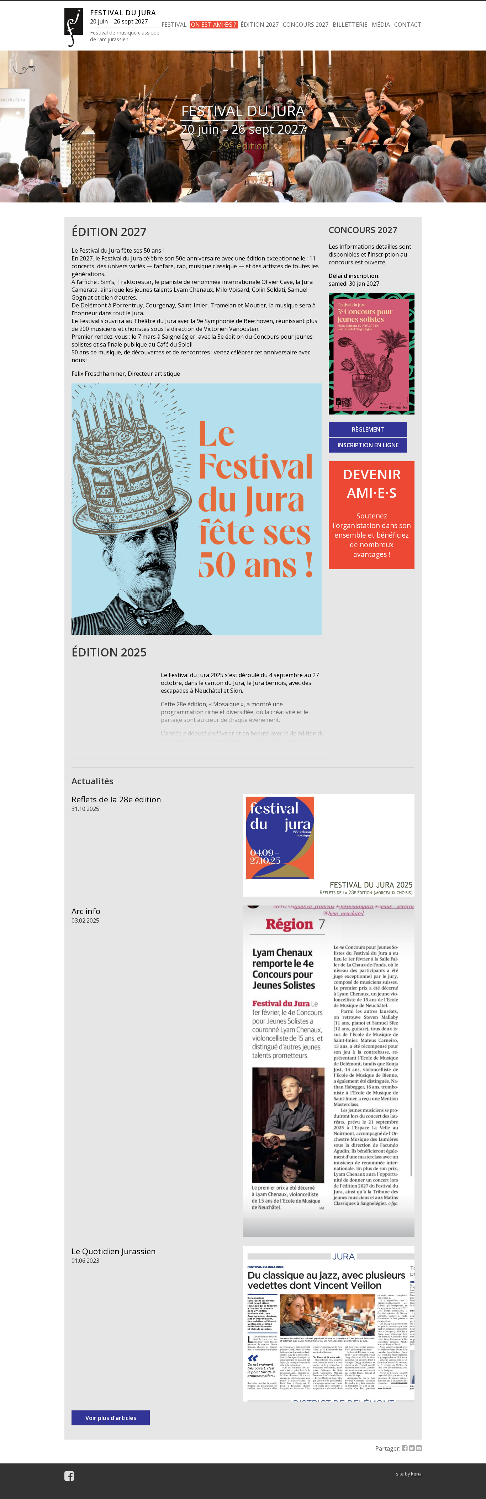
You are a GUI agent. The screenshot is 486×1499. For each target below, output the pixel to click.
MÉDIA (381, 24)
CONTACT (408, 24)
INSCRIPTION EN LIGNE (368, 445)
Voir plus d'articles (110, 1418)
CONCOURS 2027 (305, 24)
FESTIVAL (174, 24)
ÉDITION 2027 (260, 24)
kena (416, 1474)
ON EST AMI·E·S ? (213, 24)
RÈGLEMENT (368, 429)
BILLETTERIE (350, 24)
